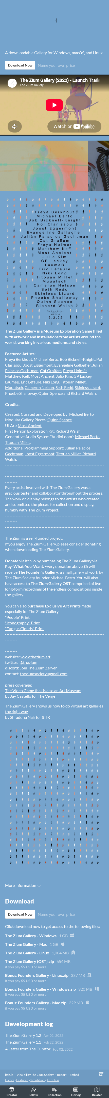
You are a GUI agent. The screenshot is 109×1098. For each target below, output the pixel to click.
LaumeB (12, 381)
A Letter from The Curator (27, 1048)
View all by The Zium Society (35, 1075)
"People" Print (17, 617)
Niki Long (51, 381)
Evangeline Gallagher (72, 365)
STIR (46, 717)
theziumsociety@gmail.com (43, 673)
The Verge (46, 696)
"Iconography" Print (22, 622)
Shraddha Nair (22, 717)
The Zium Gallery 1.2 (23, 1035)
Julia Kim (64, 376)
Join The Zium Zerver (38, 667)
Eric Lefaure (31, 381)
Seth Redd (64, 387)
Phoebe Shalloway (21, 393)
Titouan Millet (73, 381)
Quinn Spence (50, 393)
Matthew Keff (17, 376)
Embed (74, 1075)
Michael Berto (46, 359)
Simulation (37, 1080)
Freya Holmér (75, 370)
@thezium (28, 662)
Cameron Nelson (39, 387)
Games (9, 1080)
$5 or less (53, 1080)
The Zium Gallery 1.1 (23, 1042)
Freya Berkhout (18, 359)
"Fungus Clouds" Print (24, 628)
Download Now (20, 65)
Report (61, 1075)
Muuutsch (14, 387)
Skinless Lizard (87, 387)
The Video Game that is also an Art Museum (43, 690)
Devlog (76, 1095)
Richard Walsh (83, 393)
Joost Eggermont (38, 365)
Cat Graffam (51, 370)
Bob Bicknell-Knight (77, 359)
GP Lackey (83, 376)
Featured (22, 1080)
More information (20, 885)
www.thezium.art (35, 656)
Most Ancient (43, 376)
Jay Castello (20, 696)
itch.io (9, 1075)
